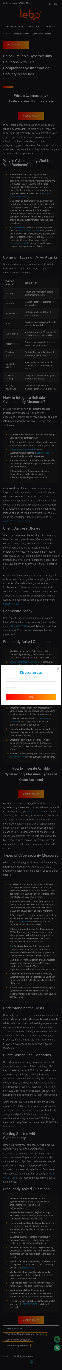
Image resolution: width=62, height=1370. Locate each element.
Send (31, 697)
